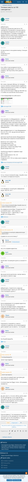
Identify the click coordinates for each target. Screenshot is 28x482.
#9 (26, 227)
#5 (26, 116)
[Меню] (2, 2)
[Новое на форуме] (23, 1)
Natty (7, 59)
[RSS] (26, 473)
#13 (26, 285)
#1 (26, 24)
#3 (26, 64)
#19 (26, 393)
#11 (26, 258)
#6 (26, 172)
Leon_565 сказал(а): (6, 230)
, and (12, 162)
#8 (26, 199)
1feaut (7, 315)
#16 (26, 336)
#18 (26, 369)
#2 (26, 47)
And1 (6, 252)
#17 (26, 351)
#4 (26, 81)
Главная (5, 467)
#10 (26, 246)
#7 (26, 186)
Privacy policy (6, 463)
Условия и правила (8, 460)
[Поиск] (26, 1)
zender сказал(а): (6, 203)
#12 (26, 271)
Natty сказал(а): (5, 354)
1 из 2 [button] (8, 422)
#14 (26, 300)
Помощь (5, 465)
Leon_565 (8, 180)
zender (3, 11)
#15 (26, 321)
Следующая (14, 422)
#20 (26, 412)
